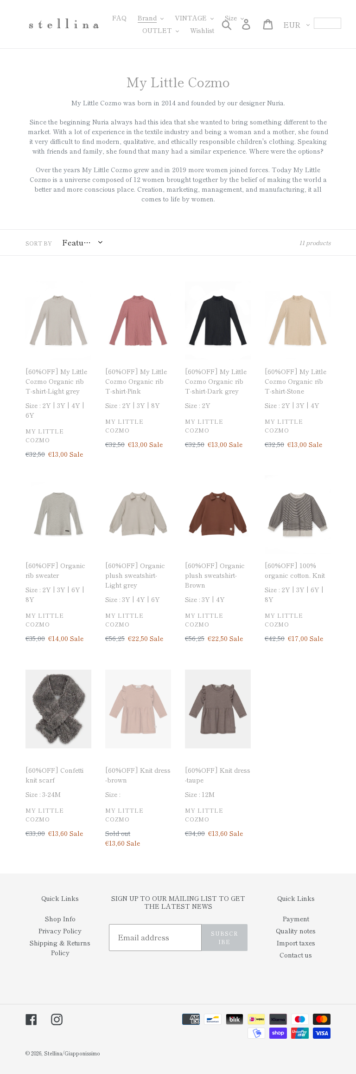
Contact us (296, 954)
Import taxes (296, 942)
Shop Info (60, 918)
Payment (296, 918)
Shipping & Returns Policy (60, 947)
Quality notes (296, 930)
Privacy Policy (60, 930)
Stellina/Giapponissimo (72, 1053)
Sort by (38, 243)
